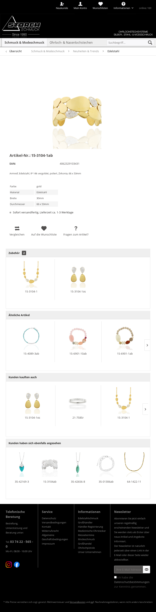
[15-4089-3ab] (31, 336)
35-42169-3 (22, 481)
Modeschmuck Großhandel (86, 541)
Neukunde (62, 8)
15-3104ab (50, 481)
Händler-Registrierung (90, 526)
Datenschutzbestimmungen (132, 582)
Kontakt (46, 526)
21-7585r (78, 417)
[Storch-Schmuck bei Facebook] (17, 565)
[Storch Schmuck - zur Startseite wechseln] (27, 14)
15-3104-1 (31, 291)
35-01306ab (106, 481)
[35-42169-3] (22, 464)
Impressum (48, 543)
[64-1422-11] (134, 464)
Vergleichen (17, 234)
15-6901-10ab (78, 353)
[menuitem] (130, 42)
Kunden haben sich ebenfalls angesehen (35, 443)
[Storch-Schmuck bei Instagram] (9, 565)
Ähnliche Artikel (19, 315)
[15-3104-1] (31, 274)
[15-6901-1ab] (124, 336)
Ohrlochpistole (86, 548)
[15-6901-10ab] (78, 336)
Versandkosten (77, 602)
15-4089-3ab (31, 353)
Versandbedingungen (54, 522)
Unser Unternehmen (89, 552)
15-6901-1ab (125, 353)
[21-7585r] (78, 400)
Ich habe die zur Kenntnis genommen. (132, 582)
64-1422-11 (134, 481)
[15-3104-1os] (78, 274)
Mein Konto (80, 8)
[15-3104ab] (50, 464)
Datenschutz (49, 518)
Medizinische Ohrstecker (92, 531)
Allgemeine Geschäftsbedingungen (55, 537)
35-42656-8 (78, 481)
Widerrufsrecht (50, 531)
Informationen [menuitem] (122, 8)
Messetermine (86, 535)
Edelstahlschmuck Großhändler (88, 520)
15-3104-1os (78, 291)
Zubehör (17, 253)
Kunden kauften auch (23, 377)
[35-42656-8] (78, 464)
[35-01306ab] (106, 464)
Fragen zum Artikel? (75, 234)
